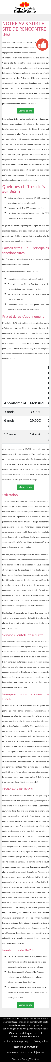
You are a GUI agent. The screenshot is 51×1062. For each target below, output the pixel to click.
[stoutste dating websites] (25, 7)
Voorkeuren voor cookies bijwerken (25, 1052)
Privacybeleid (41, 1041)
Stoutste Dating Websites (25, 1059)
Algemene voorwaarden (25, 1046)
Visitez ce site (25, 111)
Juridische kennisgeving (15, 1041)
